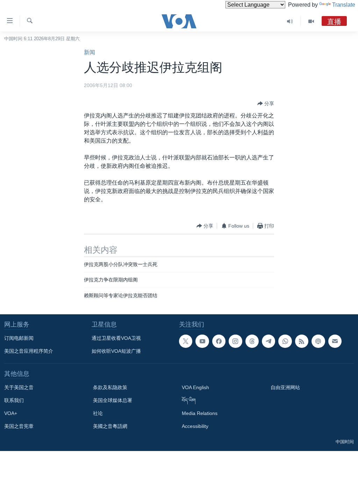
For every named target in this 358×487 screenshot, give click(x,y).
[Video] (311, 21)
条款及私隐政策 (110, 387)
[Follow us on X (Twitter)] (185, 341)
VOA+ (10, 413)
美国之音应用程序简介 (28, 351)
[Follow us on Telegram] (268, 341)
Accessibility (195, 426)
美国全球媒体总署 (112, 400)
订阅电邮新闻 (19, 338)
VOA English (195, 387)
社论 (98, 413)
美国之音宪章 (19, 426)
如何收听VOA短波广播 (116, 351)
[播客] (318, 341)
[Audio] (290, 21)
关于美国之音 (19, 387)
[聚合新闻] (301, 341)
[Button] (265, 103)
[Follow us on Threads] (252, 341)
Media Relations (199, 413)
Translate (343, 5)
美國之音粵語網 (110, 426)
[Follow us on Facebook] (218, 341)
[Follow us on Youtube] (202, 341)
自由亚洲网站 (285, 387)
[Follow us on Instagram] (235, 341)
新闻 (89, 52)
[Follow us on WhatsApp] (285, 341)
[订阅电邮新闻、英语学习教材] (335, 341)
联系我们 (14, 400)
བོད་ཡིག (189, 400)
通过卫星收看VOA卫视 (116, 338)
